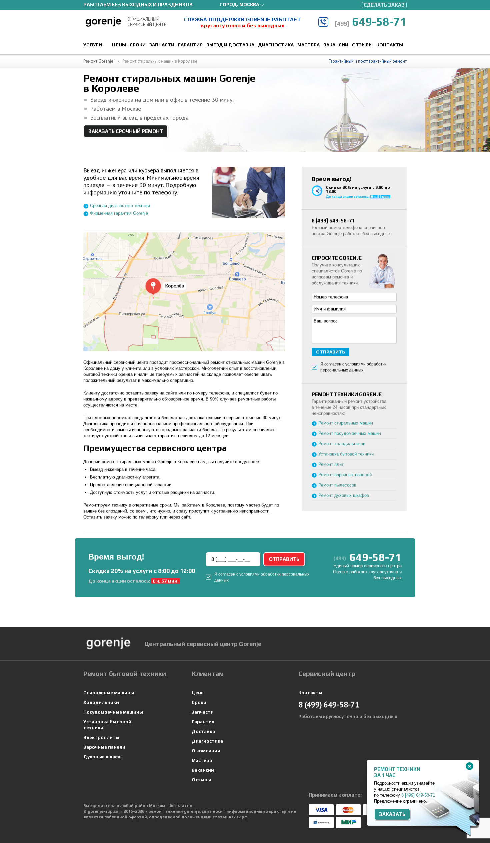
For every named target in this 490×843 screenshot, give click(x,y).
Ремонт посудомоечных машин (349, 433)
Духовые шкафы (103, 756)
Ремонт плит (331, 464)
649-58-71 (371, 21)
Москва (249, 4)
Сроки (138, 44)
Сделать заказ (384, 5)
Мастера (308, 44)
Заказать (392, 814)
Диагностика (276, 44)
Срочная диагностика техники (120, 205)
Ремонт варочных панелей (345, 474)
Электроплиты (101, 737)
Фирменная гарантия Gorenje (119, 213)
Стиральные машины (108, 692)
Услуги (92, 44)
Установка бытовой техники (346, 454)
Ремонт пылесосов (337, 485)
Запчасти (161, 44)
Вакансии (335, 44)
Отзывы (362, 44)
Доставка (203, 731)
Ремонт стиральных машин (345, 423)
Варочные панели (104, 747)
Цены (119, 44)
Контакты (389, 44)
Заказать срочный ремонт (125, 131)
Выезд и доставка (230, 44)
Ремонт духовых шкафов (343, 495)
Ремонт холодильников (341, 443)
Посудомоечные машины (113, 712)
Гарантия (190, 44)
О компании (206, 750)
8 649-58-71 (333, 220)
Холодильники (101, 702)
